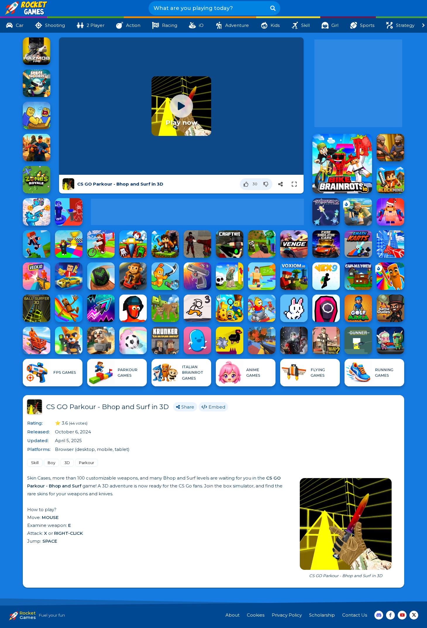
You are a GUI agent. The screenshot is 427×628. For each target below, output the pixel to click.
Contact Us (354, 615)
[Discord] (378, 615)
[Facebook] (390, 615)
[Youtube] (402, 615)
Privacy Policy (287, 615)
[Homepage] (25, 8)
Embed (217, 407)
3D (67, 462)
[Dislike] (266, 184)
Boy (51, 462)
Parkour (86, 462)
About (232, 615)
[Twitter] (413, 615)
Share (187, 407)
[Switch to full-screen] (294, 184)
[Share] (280, 184)
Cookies (255, 615)
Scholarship (322, 615)
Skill (35, 462)
